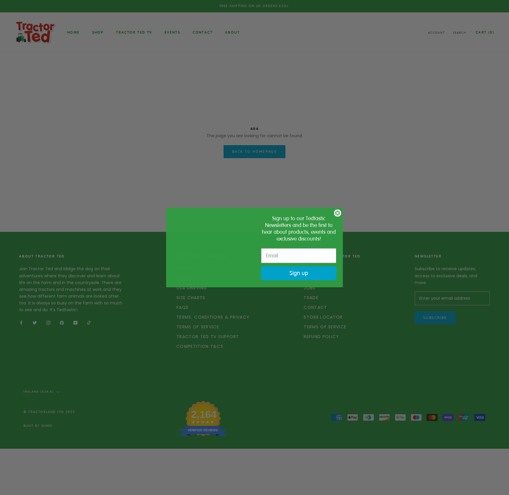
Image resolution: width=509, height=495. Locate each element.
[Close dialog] (338, 209)
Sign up (299, 273)
